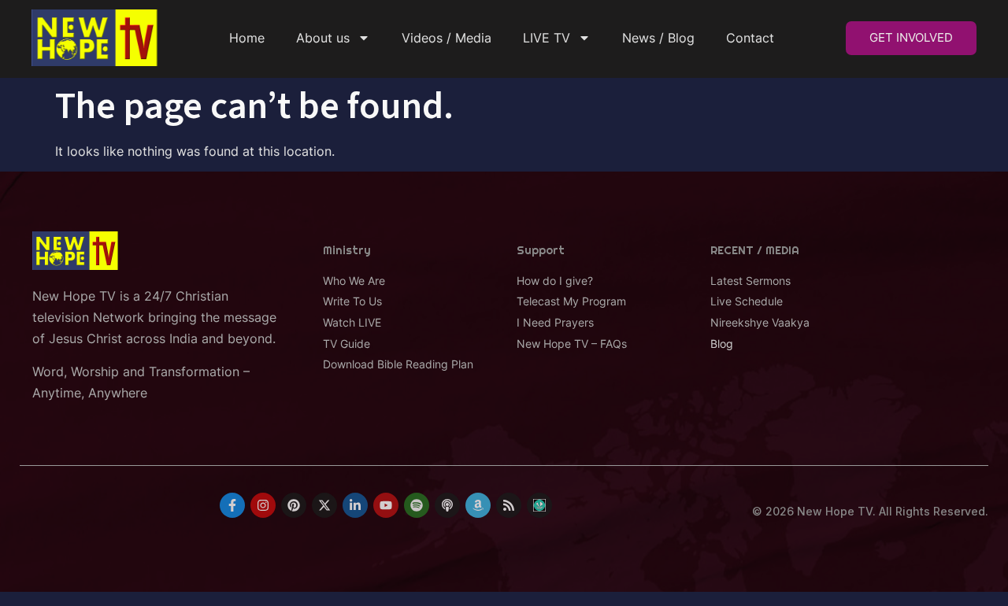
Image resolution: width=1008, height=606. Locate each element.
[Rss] (508, 505)
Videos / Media (446, 38)
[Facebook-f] (232, 505)
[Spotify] (416, 505)
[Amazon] (478, 505)
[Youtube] (385, 505)
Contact (750, 38)
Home (247, 38)
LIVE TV (546, 38)
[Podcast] (447, 505)
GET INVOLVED (911, 37)
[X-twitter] (324, 505)
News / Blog (658, 38)
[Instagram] (263, 505)
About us (323, 38)
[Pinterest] (293, 505)
